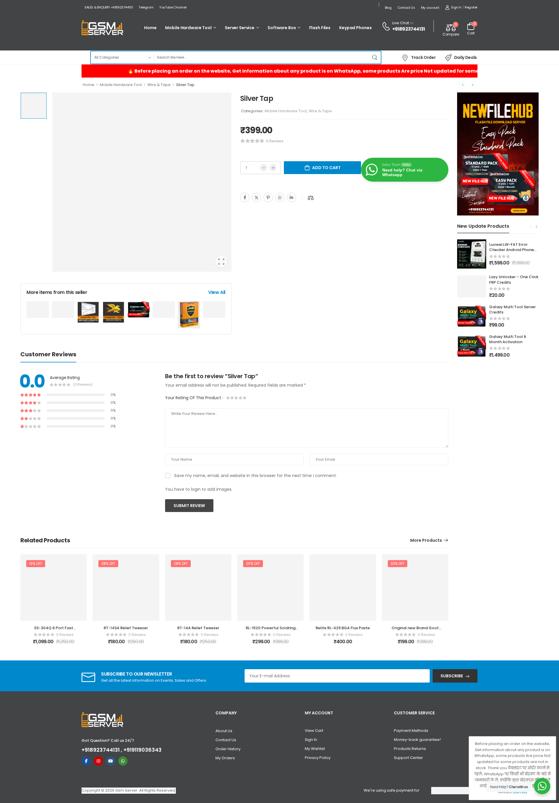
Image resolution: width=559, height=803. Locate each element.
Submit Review (189, 506)
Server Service (239, 28)
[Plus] (273, 167)
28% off (108, 563)
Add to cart (326, 168)
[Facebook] (245, 197)
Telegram (146, 7)
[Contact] (387, 26)
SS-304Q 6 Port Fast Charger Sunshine (53, 630)
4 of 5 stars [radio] (240, 397)
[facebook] (86, 761)
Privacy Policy (317, 757)
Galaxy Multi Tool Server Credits (512, 309)
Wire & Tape (159, 84)
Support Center (408, 757)
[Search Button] (375, 57)
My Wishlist (315, 748)
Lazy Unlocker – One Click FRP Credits (513, 279)
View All (216, 292)
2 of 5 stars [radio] (232, 397)
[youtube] (110, 761)
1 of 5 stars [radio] (228, 397)
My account (430, 7)
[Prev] (463, 85)
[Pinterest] (268, 197)
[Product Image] (141, 182)
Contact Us (406, 7)
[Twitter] (256, 197)
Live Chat (400, 23)
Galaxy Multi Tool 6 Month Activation (507, 339)
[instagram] (98, 761)
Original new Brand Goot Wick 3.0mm (415, 630)
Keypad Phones (355, 28)
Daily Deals (465, 57)
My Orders (225, 758)
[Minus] (263, 167)
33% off (397, 563)
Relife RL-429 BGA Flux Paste (343, 628)
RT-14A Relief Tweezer (198, 628)
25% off (253, 563)
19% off (35, 563)
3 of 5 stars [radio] (236, 397)
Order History (227, 749)
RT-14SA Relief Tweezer (126, 628)
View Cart (314, 730)
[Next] (472, 85)
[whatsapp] (123, 761)
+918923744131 (408, 29)
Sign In (311, 739)
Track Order (423, 57)
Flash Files (320, 28)
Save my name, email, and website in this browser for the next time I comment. (255, 475)
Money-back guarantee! (417, 739)
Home (150, 28)
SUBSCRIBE (452, 676)
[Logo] (102, 28)
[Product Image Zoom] (221, 261)
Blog (388, 7)
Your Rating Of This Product (194, 398)
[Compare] (310, 197)
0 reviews (275, 141)
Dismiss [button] (520, 792)
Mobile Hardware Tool (188, 28)
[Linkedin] (291, 197)
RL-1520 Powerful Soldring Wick (271, 630)
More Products (426, 540)
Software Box (282, 28)
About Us (223, 731)
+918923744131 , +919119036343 (122, 749)
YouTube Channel (172, 7)
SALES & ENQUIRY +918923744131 (108, 7)
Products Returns (410, 748)
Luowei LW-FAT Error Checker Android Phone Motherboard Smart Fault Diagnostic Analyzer (514, 252)
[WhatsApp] (279, 197)
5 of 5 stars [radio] (245, 397)
